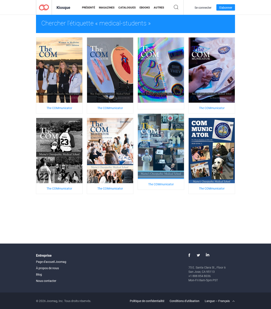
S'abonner (225, 8)
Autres (159, 7)
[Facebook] (189, 255)
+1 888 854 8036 (199, 276)
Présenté (88, 7)
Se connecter (203, 8)
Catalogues (127, 7)
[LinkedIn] (207, 255)
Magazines (107, 7)
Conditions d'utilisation (184, 301)
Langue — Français (217, 301)
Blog (39, 274)
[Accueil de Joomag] (44, 7)
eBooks (145, 7)
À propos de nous (47, 268)
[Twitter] (198, 255)
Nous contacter (46, 281)
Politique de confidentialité (147, 301)
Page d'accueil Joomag (51, 262)
